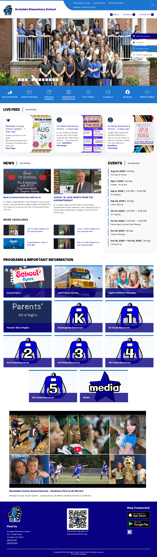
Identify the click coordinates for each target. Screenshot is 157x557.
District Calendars (116, 3)
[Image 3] (26, 79)
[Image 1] (19, 79)
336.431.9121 (12, 540)
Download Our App (81, 3)
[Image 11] (53, 79)
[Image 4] (29, 79)
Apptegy (83, 554)
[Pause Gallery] (19, 83)
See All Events (133, 163)
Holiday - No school (119, 185)
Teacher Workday (118, 234)
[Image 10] (50, 79)
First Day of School (118, 175)
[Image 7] (40, 79)
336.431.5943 (12, 543)
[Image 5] (33, 79)
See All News (25, 163)
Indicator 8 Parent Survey (84, 7)
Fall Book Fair (116, 244)
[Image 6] (36, 79)
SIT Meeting (115, 195)
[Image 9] (46, 79)
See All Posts (31, 110)
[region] (77, 454)
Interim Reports (117, 204)
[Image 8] (43, 79)
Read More (67, 143)
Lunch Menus (99, 3)
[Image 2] (22, 79)
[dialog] (27, 281)
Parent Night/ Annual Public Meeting (125, 224)
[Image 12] (57, 79)
